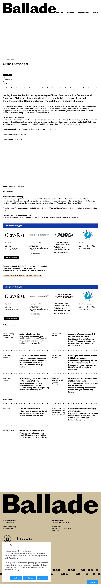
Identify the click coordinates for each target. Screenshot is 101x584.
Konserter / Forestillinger (34, 275)
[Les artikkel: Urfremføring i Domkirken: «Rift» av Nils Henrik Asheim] (26, 384)
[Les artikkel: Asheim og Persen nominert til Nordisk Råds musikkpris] (75, 339)
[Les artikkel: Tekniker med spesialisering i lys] (65, 242)
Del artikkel (8, 75)
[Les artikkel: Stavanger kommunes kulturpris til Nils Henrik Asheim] (75, 361)
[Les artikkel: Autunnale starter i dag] (26, 339)
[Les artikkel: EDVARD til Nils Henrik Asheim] (26, 361)
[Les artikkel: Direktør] (15, 242)
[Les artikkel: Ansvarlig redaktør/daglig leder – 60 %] (40, 242)
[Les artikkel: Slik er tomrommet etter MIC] (26, 435)
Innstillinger (92, 582)
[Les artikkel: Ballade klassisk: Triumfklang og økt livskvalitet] (75, 414)
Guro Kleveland (8, 522)
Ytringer (70, 12)
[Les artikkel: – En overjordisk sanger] (26, 414)
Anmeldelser (83, 12)
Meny (95, 12)
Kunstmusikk (9, 60)
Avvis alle (42, 578)
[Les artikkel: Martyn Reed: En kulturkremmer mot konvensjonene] (75, 384)
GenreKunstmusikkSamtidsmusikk (14, 275)
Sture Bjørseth (8, 529)
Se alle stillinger (11, 257)
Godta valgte (29, 578)
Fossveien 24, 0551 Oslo (60, 522)
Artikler (59, 12)
